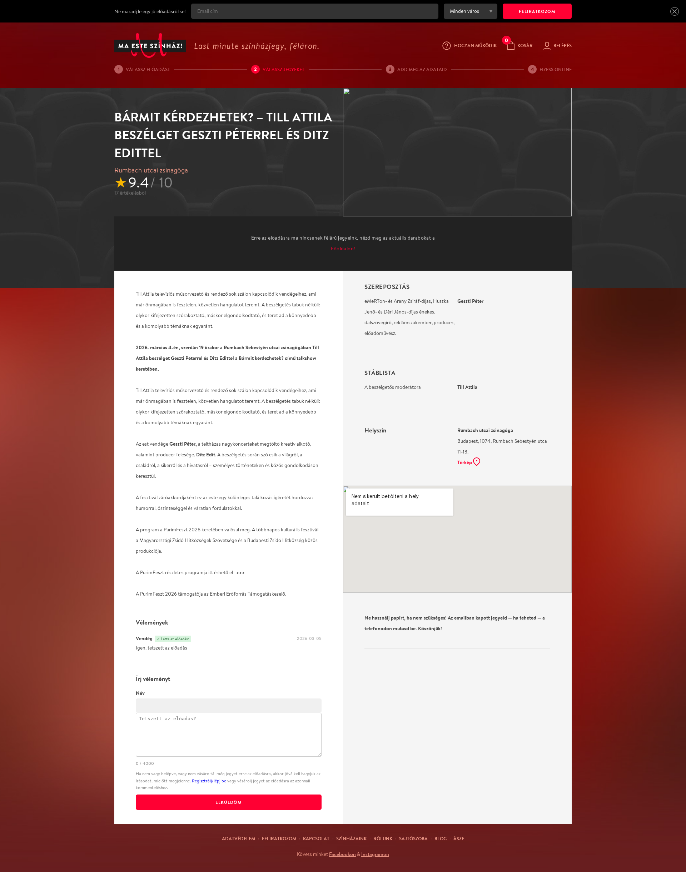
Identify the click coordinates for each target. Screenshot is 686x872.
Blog (440, 838)
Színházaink (351, 838)
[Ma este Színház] (150, 45)
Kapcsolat (316, 838)
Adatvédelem (238, 838)
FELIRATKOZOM (537, 11)
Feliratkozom (279, 838)
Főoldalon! (343, 248)
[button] (674, 11)
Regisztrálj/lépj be (209, 780)
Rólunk (382, 838)
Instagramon (375, 854)
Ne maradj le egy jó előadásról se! (150, 11)
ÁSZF (458, 838)
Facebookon (342, 854)
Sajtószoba (413, 838)
